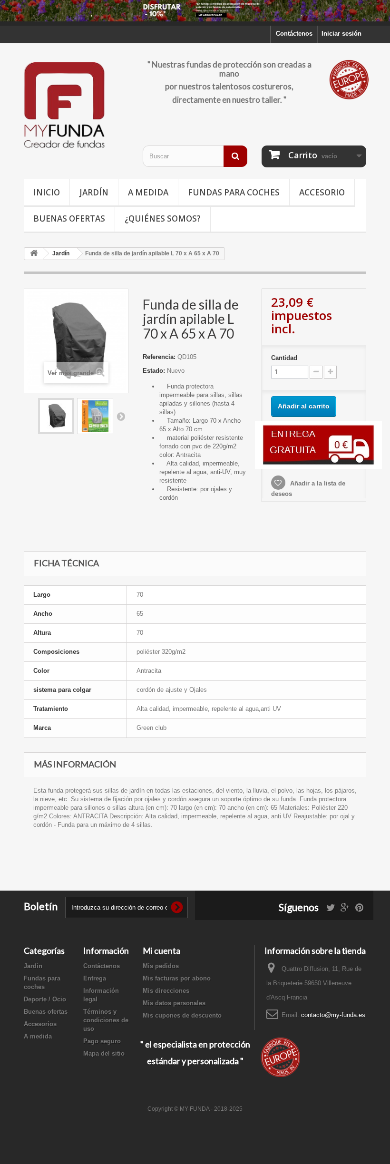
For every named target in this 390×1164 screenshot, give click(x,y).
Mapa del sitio (104, 1053)
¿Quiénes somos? (163, 218)
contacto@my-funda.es (333, 1014)
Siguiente (121, 416)
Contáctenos (294, 33)
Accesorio (322, 192)
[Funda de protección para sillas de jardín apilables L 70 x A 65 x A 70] (56, 416)
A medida (148, 192)
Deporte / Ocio (45, 999)
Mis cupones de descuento (182, 1015)
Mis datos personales (174, 1003)
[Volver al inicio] (34, 254)
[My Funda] (76, 105)
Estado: (154, 370)
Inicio (46, 192)
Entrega (94, 978)
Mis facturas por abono (177, 978)
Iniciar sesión (341, 33)
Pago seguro (102, 1041)
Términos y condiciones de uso (105, 1020)
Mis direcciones (166, 990)
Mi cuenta (161, 950)
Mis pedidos (161, 966)
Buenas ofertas (69, 218)
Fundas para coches (234, 192)
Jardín (93, 192)
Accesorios (40, 1024)
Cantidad (284, 357)
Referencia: (159, 356)
